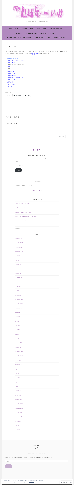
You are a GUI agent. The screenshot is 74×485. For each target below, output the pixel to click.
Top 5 (48, 37)
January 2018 (18, 295)
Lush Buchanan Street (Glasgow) (15, 60)
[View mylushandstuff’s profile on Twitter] (35, 448)
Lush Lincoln (10, 71)
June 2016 (17, 377)
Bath (16, 29)
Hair (44, 29)
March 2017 (18, 338)
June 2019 (17, 256)
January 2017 (18, 347)
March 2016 (18, 391)
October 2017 (18, 308)
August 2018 (18, 286)
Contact (64, 37)
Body (31, 29)
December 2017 (19, 299)
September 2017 (19, 312)
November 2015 (19, 408)
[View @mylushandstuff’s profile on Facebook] (33, 150)
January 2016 (18, 399)
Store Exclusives (31, 33)
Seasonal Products (56, 29)
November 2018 (19, 277)
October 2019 (18, 247)
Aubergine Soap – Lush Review (22, 203)
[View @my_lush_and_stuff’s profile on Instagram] (37, 150)
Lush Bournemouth (12, 58)
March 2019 (18, 264)
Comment (61, 136)
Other (56, 37)
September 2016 (19, 364)
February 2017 (18, 343)
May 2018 (17, 291)
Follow (18, 170)
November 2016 (19, 356)
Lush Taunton (10, 82)
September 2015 (19, 417)
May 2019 (17, 260)
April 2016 (17, 386)
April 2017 (17, 334)
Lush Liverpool (10, 73)
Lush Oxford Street (12, 78)
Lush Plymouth (10, 80)
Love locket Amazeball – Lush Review (24, 208)
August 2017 (18, 317)
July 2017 (17, 321)
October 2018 (18, 282)
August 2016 (18, 369)
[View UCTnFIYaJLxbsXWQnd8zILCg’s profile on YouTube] (40, 150)
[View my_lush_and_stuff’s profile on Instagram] (37, 448)
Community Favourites (47, 33)
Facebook (37, 190)
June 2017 (17, 325)
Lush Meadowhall (11, 75)
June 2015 (17, 430)
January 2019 (18, 273)
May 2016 (17, 382)
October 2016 (18, 360)
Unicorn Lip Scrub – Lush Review (23, 212)
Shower (24, 29)
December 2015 (19, 404)
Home (10, 29)
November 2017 (19, 304)
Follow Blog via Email (37, 155)
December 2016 (19, 351)
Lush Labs (19, 33)
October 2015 (18, 412)
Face (38, 29)
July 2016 (17, 373)
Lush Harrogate (11, 67)
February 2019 (18, 269)
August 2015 (18, 421)
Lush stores (39, 37)
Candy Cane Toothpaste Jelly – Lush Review (26, 216)
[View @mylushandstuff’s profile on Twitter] (35, 150)
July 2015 (17, 425)
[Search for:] (37, 228)
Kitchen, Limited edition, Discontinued (19, 37)
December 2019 (19, 243)
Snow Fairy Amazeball (20, 221)
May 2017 (17, 330)
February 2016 (18, 395)
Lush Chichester (11, 62)
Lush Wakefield (10, 84)
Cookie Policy (31, 482)
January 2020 (18, 238)
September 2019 (19, 251)
